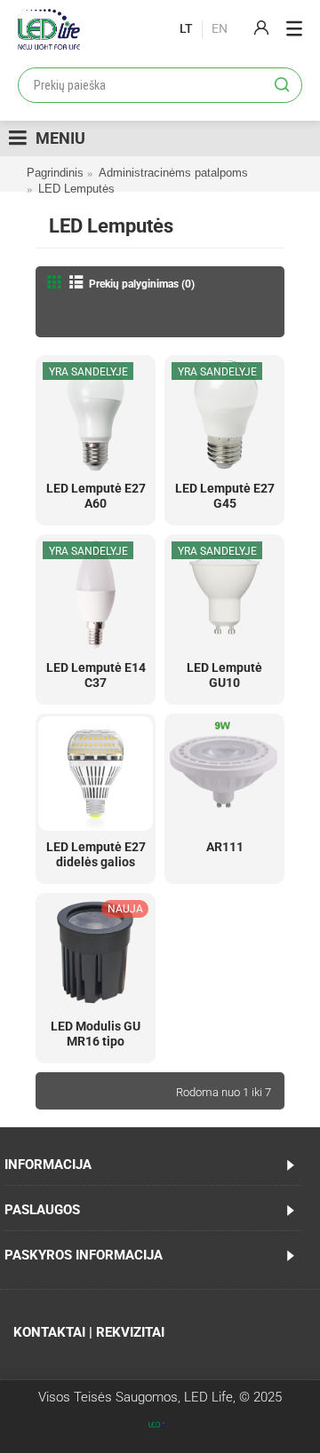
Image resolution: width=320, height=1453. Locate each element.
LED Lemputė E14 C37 (96, 675)
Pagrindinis (55, 172)
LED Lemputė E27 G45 (225, 495)
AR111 (225, 847)
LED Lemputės (76, 188)
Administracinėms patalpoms (173, 172)
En (220, 28)
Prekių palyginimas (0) (142, 284)
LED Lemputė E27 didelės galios (96, 854)
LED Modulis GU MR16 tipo (95, 1033)
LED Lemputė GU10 (224, 675)
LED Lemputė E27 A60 (96, 495)
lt (186, 28)
